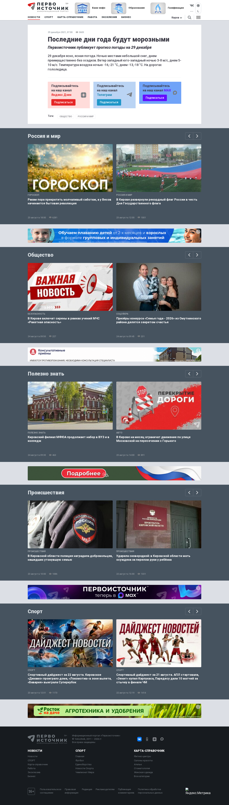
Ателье (138, 764)
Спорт (35, 611)
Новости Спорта (84, 768)
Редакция (87, 789)
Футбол (79, 760)
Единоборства (83, 764)
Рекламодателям (105, 789)
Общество (66, 116)
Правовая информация (71, 791)
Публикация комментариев (126, 791)
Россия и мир (86, 116)
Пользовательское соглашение (50, 791)
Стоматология (142, 768)
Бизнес (31, 776)
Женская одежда (143, 772)
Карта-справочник (38, 764)
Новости (35, 750)
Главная (79, 756)
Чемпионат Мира (84, 772)
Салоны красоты (143, 760)
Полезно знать (46, 374)
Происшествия (46, 493)
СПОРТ (31, 760)
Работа (31, 768)
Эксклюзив (34, 772)
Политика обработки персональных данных (150, 791)
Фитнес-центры (142, 756)
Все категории (142, 776)
